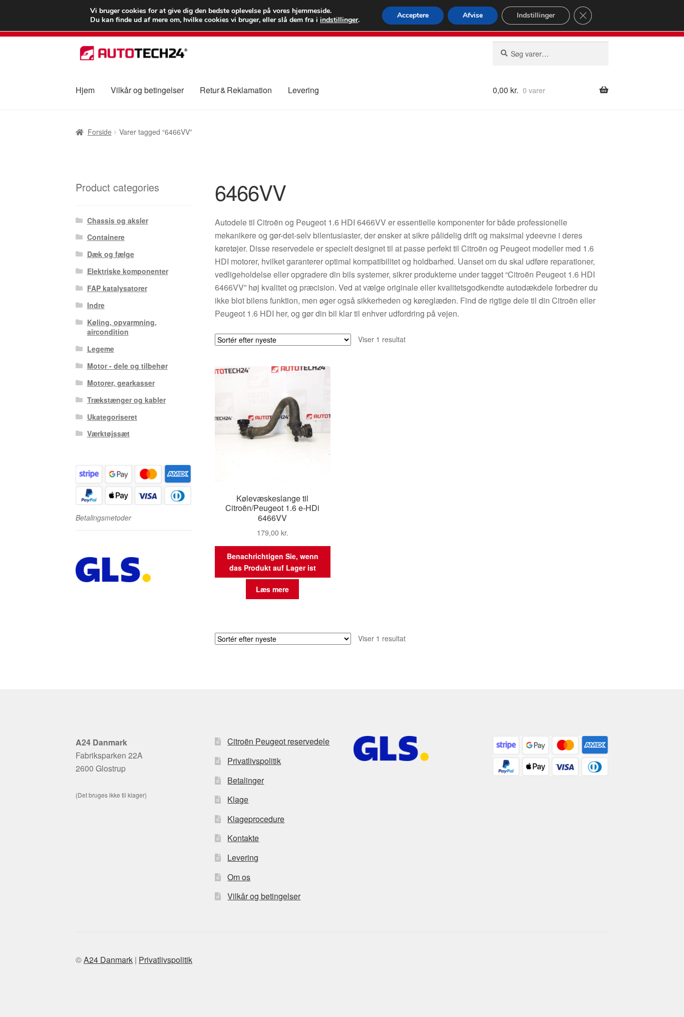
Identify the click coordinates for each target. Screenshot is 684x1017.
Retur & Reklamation (236, 90)
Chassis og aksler (117, 220)
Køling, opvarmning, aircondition (122, 327)
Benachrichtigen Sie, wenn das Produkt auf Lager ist (272, 562)
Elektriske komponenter (127, 271)
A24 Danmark (108, 959)
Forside (100, 132)
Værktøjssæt (108, 433)
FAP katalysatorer (117, 288)
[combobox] (550, 54)
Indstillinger (536, 15)
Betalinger (245, 780)
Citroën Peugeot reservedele (278, 741)
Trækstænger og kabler (126, 400)
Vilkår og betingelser (147, 90)
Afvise (473, 15)
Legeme (100, 349)
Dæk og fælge (110, 254)
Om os (238, 877)
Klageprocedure (255, 819)
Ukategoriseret (112, 417)
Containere (106, 237)
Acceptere (413, 15)
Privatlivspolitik (254, 761)
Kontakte (243, 838)
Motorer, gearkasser (121, 383)
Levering (303, 90)
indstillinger (339, 20)
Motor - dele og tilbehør (127, 366)
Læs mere (272, 589)
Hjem (85, 90)
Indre (96, 305)
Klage (237, 799)
